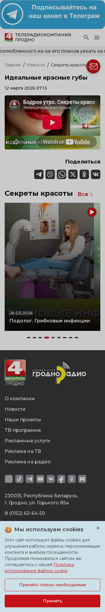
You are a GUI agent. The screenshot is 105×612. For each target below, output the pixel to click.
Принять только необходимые (52, 584)
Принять (52, 601)
